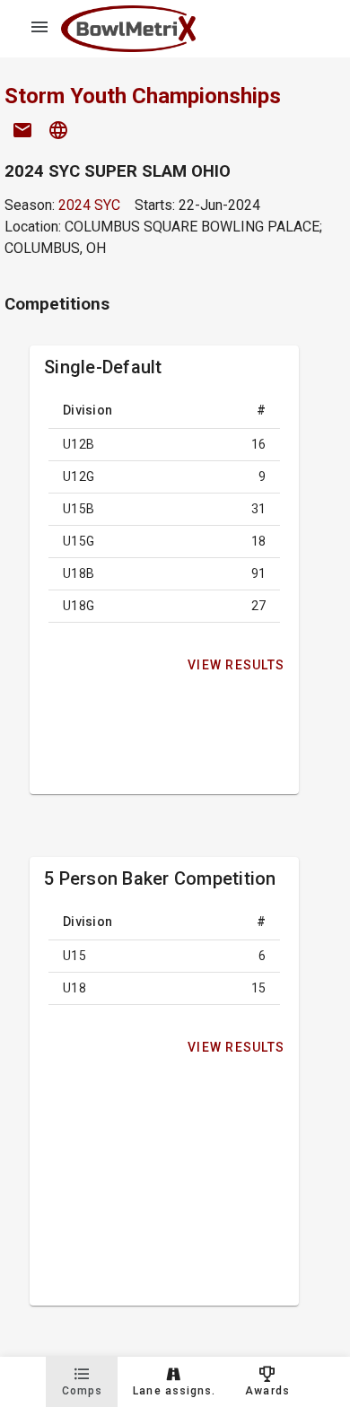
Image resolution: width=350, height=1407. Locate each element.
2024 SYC (89, 205)
